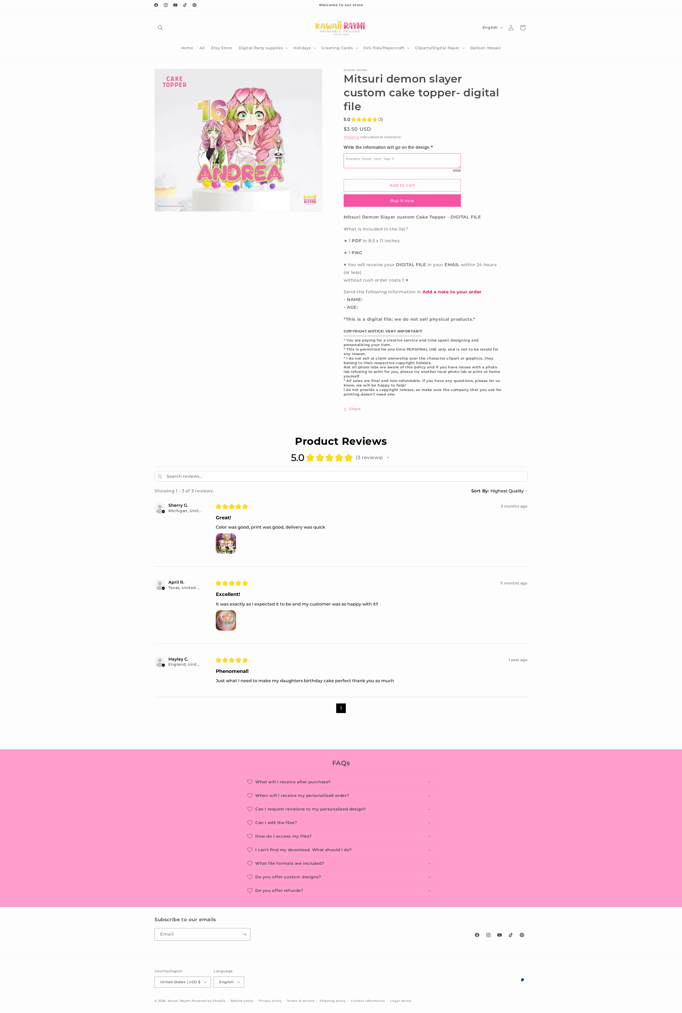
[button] (160, 28)
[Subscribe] (244, 934)
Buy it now (402, 200)
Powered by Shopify (208, 1001)
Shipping (351, 137)
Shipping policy (333, 1001)
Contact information (368, 1001)
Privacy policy (270, 1001)
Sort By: (480, 490)
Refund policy (241, 1001)
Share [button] (355, 408)
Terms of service (300, 1001)
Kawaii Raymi (179, 1001)
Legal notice (400, 1001)
